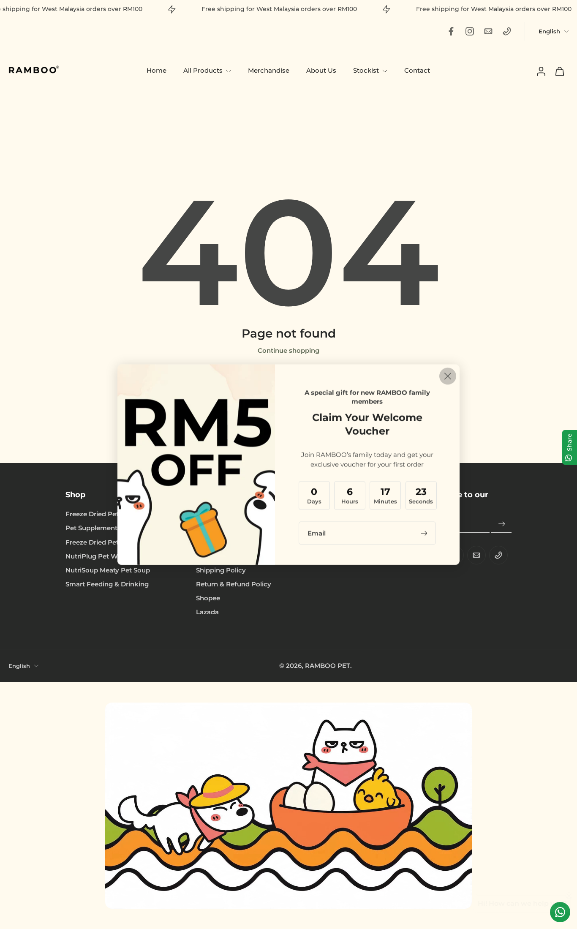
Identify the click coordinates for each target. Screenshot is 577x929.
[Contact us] (560, 912)
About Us (321, 70)
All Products (203, 70)
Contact (417, 70)
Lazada (207, 612)
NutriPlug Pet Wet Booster (108, 556)
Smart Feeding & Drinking (107, 584)
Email (317, 533)
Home (156, 70)
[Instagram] (469, 31)
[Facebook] (451, 31)
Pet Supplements (93, 528)
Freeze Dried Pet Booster (105, 542)
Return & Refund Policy (233, 584)
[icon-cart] (559, 71)
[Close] (447, 376)
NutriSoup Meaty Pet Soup (107, 570)
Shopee (208, 598)
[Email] (488, 31)
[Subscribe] (501, 524)
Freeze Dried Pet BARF (102, 514)
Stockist (366, 70)
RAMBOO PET (327, 666)
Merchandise (268, 70)
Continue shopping (288, 350)
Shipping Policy (221, 570)
